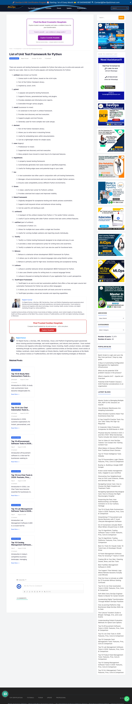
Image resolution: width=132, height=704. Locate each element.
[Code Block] (42, 592)
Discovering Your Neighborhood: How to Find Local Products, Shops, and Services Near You (111, 478)
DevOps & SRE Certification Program (31, 2)
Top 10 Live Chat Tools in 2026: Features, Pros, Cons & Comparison (21, 477)
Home (10, 48)
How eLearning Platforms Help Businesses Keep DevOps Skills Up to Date (110, 607)
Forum (40, 697)
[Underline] (29, 592)
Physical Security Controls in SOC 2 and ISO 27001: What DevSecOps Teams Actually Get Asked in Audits (111, 435)
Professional (61, 697)
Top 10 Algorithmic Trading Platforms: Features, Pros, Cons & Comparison (110, 540)
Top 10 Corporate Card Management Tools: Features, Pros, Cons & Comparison (111, 642)
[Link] (44, 592)
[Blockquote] (39, 592)
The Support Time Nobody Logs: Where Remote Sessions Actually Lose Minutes (110, 573)
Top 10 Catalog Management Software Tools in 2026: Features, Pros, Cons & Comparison (110, 665)
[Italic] (27, 592)
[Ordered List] (34, 592)
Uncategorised (17, 48)
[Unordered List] (37, 592)
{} (47, 591)
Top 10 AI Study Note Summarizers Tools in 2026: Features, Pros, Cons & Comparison (20, 377)
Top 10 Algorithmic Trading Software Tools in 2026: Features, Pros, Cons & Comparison (110, 533)
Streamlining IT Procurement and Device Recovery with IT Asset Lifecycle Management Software (110, 519)
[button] (126, 698)
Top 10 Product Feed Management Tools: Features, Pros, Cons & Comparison (110, 657)
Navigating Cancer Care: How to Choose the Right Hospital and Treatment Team (109, 486)
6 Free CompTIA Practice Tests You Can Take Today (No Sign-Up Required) (111, 422)
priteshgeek (14, 379)
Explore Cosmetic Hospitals (49, 38)
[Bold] (24, 592)
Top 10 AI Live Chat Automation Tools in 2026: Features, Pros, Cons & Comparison (20, 411)
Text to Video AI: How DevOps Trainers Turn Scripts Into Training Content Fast (110, 443)
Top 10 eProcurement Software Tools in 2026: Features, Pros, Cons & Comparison (21, 444)
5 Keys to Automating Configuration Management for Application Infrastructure (111, 365)
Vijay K (13, 447)
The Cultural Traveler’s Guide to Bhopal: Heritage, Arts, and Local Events (110, 615)
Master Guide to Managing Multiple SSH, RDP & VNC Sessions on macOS (110, 403)
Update (49, 697)
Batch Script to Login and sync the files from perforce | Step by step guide (110, 357)
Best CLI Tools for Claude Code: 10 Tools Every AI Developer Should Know (110, 548)
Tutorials (30, 697)
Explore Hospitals (48, 330)
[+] (50, 591)
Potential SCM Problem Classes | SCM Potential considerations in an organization (110, 384)
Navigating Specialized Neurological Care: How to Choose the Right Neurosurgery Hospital (111, 494)
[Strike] (32, 592)
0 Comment (48, 58)
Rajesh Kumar (25, 58)
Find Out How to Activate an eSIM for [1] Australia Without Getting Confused (110, 580)
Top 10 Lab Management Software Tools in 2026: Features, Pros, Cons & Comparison (21, 512)
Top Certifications (16, 697)
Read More (15, 394)
